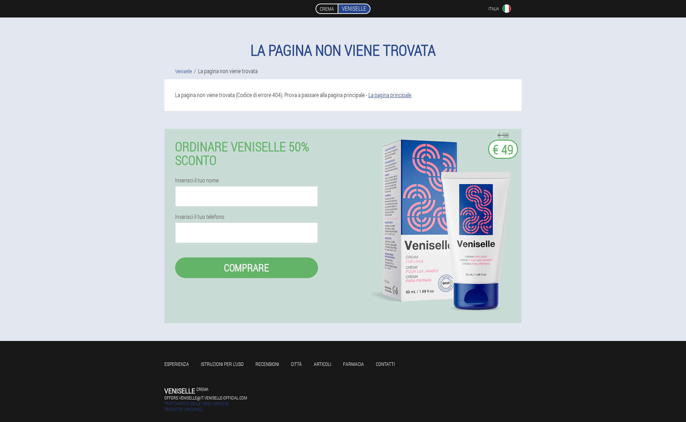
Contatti (385, 364)
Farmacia (353, 364)
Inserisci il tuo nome (197, 180)
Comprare (246, 267)
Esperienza (176, 364)
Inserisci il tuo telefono (199, 217)
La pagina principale (389, 95)
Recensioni (267, 364)
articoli (322, 364)
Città (296, 364)
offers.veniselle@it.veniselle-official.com (205, 398)
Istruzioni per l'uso (222, 364)
